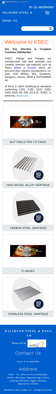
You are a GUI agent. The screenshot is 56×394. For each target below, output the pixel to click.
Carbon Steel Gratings (28, 228)
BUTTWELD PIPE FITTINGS (28, 142)
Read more (22, 95)
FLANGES (28, 270)
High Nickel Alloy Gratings (28, 185)
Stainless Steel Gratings (28, 313)
